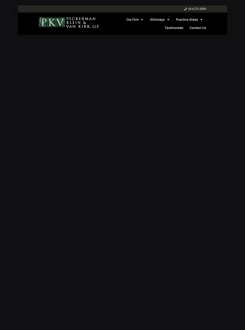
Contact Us (198, 28)
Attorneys (157, 19)
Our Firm (132, 19)
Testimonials (173, 28)
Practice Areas (187, 19)
